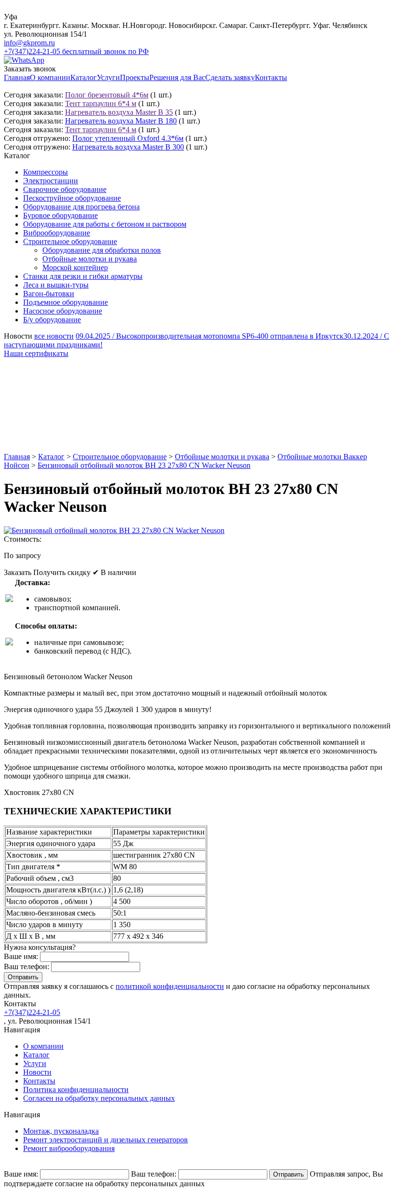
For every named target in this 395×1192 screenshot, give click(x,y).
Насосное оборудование (62, 311)
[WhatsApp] (24, 60)
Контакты (271, 77)
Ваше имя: (21, 956)
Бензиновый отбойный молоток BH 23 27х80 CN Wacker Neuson (144, 465)
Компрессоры (45, 172)
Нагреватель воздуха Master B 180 (121, 121)
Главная (17, 77)
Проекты (134, 77)
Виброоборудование (56, 233)
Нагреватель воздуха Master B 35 (119, 112)
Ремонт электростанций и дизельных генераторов (105, 1140)
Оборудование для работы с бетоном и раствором (104, 224)
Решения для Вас (177, 77)
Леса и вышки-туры (56, 285)
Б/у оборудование (52, 319)
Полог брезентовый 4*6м (106, 95)
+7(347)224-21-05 (32, 1012)
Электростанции (50, 181)
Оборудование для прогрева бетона (81, 207)
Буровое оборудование (60, 215)
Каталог (83, 77)
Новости (37, 1072)
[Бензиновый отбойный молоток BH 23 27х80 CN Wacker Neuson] (114, 530)
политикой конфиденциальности (170, 986)
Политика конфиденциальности (76, 1089)
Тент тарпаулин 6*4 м (100, 103)
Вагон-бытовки (48, 293)
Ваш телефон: (26, 966)
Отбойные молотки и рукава (89, 259)
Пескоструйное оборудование (72, 198)
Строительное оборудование (70, 241)
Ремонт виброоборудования (69, 1148)
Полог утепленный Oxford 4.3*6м (128, 138)
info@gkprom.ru (29, 43)
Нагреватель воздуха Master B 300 (128, 147)
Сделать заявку (230, 77)
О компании (50, 77)
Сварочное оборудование (64, 189)
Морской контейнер (75, 267)
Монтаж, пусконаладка (61, 1131)
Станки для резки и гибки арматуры (83, 276)
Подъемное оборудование (65, 302)
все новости (54, 336)
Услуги (108, 77)
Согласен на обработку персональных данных (99, 1098)
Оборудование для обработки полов (101, 250)
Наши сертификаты (36, 353)
